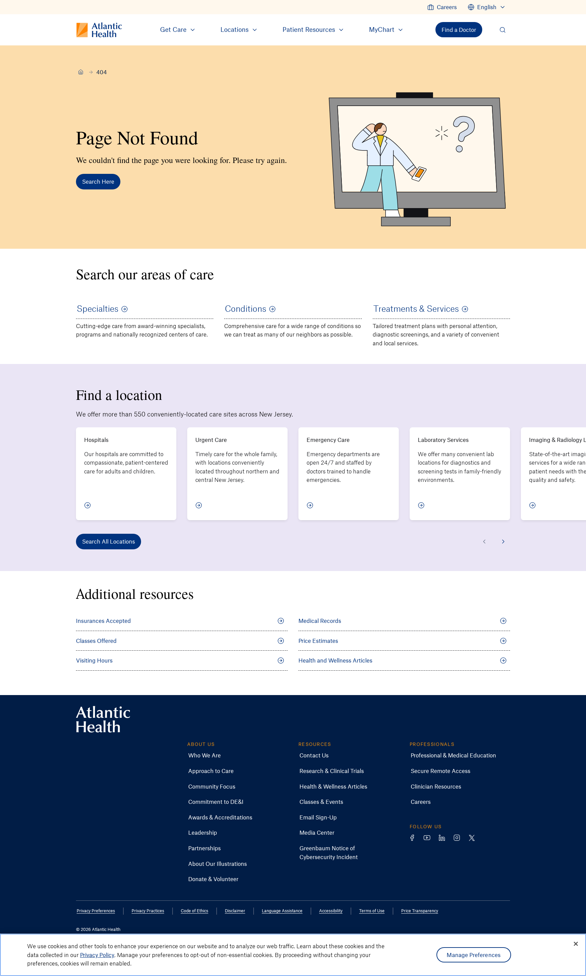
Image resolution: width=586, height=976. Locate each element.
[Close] (576, 944)
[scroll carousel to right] (503, 541)
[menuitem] (442, 7)
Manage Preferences (474, 954)
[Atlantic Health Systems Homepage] (103, 719)
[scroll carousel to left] (484, 541)
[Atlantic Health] (80, 72)
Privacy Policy (97, 954)
